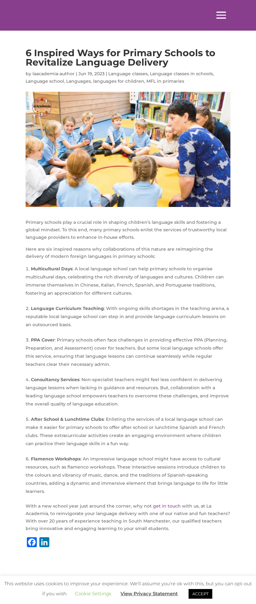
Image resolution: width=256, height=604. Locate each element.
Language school (45, 81)
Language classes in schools (181, 73)
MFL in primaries (165, 81)
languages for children (118, 81)
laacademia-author (53, 73)
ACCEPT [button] (200, 593)
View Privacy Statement (149, 594)
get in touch (167, 506)
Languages (78, 81)
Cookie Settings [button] (93, 594)
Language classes (128, 73)
